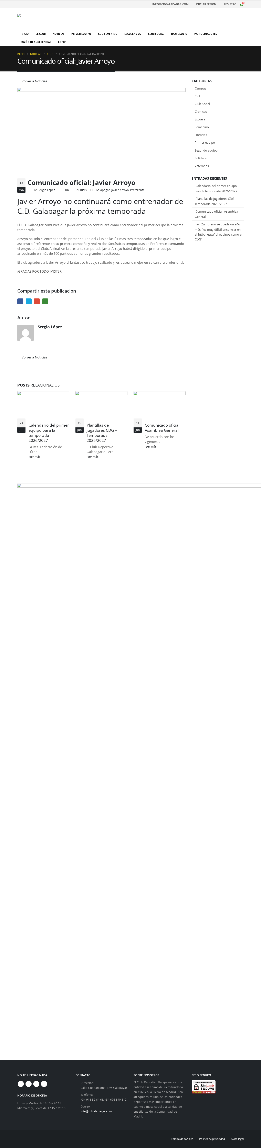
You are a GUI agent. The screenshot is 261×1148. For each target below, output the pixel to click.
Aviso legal (237, 1139)
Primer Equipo (81, 34)
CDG (91, 190)
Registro (229, 4)
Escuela (200, 119)
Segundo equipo (206, 150)
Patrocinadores (205, 34)
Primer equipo (205, 142)
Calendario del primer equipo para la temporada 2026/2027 (49, 432)
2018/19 (81, 190)
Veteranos (202, 166)
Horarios (201, 135)
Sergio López (46, 190)
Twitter (29, 301)
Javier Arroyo (120, 190)
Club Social (156, 34)
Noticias (58, 34)
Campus (200, 88)
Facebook (20, 301)
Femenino (202, 127)
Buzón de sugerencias (36, 42)
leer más (35, 457)
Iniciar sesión (206, 4)
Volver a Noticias (34, 81)
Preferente (137, 190)
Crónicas (201, 111)
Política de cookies (182, 1139)
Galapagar (103, 190)
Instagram (36, 1084)
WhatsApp (45, 301)
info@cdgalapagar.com (170, 4)
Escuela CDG (132, 34)
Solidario (201, 158)
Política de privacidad (212, 1139)
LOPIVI (62, 42)
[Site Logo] (42, 19)
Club (66, 190)
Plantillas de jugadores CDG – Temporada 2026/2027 (102, 432)
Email (37, 301)
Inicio (25, 34)
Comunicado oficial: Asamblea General (162, 427)
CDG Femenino (107, 34)
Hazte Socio (179, 34)
